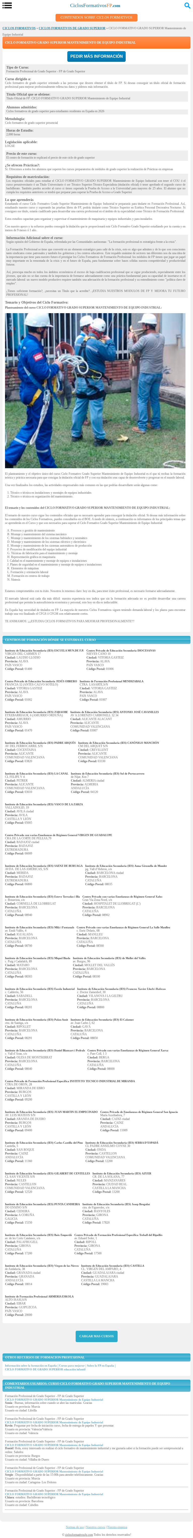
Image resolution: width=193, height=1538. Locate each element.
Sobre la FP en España (100, 1365)
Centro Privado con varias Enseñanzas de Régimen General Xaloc (122, 896)
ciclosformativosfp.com (79, 1534)
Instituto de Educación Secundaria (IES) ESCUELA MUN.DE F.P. (44, 650)
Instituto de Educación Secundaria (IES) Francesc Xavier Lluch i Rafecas (121, 988)
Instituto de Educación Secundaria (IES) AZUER (121, 1173)
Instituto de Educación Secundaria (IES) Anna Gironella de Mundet (126, 865)
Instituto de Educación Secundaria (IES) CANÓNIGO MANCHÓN (118, 742)
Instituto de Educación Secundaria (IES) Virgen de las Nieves (42, 1265)
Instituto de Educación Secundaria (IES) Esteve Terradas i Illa (42, 896)
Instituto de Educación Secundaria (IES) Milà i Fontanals (39, 927)
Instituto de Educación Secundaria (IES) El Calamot (102, 1019)
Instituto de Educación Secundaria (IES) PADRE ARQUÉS (40, 742)
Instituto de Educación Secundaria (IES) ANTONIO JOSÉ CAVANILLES (114, 712)
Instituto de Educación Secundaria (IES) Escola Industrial (40, 988)
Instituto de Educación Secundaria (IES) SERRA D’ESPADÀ (121, 1142)
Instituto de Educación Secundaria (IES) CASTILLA (112, 1265)
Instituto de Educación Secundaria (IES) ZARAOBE (36, 712)
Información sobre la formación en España (31, 1365)
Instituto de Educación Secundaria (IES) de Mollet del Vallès (109, 958)
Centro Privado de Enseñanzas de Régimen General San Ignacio (139, 1111)
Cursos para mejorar (72, 1365)
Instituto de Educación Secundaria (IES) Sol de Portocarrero (107, 773)
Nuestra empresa (117, 1527)
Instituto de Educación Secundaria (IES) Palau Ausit (36, 1019)
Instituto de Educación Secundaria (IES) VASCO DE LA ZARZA (44, 804)
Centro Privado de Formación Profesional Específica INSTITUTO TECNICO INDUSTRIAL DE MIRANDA (70, 1081)
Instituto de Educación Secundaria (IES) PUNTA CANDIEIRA (42, 1204)
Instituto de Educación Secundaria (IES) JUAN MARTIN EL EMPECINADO (51, 1111)
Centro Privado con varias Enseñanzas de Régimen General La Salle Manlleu (123, 927)
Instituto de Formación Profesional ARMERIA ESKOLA (39, 1296)
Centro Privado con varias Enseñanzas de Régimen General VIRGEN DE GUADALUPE (58, 835)
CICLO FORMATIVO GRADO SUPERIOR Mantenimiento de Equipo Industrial (54, 1399)
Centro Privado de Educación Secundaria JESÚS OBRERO (41, 681)
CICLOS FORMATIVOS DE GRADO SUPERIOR (72, 28)
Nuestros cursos (95, 1527)
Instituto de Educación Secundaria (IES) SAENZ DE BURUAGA (44, 865)
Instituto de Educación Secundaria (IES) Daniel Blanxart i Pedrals (45, 1050)
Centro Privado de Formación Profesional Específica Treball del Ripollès (118, 1234)
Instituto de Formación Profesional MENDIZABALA (111, 681)
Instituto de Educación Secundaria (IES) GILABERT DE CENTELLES (47, 1173)
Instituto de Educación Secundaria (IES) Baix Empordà (38, 1234)
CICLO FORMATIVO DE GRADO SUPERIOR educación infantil (45, 1369)
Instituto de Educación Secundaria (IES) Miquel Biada (37, 958)
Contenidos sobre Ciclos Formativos (96, 17)
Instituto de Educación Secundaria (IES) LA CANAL (36, 773)
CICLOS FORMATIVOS (19, 28)
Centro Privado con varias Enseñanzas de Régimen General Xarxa (127, 1050)
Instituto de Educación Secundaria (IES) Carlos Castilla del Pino (44, 1142)
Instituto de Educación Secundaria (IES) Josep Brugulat (116, 1204)
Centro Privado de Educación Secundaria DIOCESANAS (121, 650)
